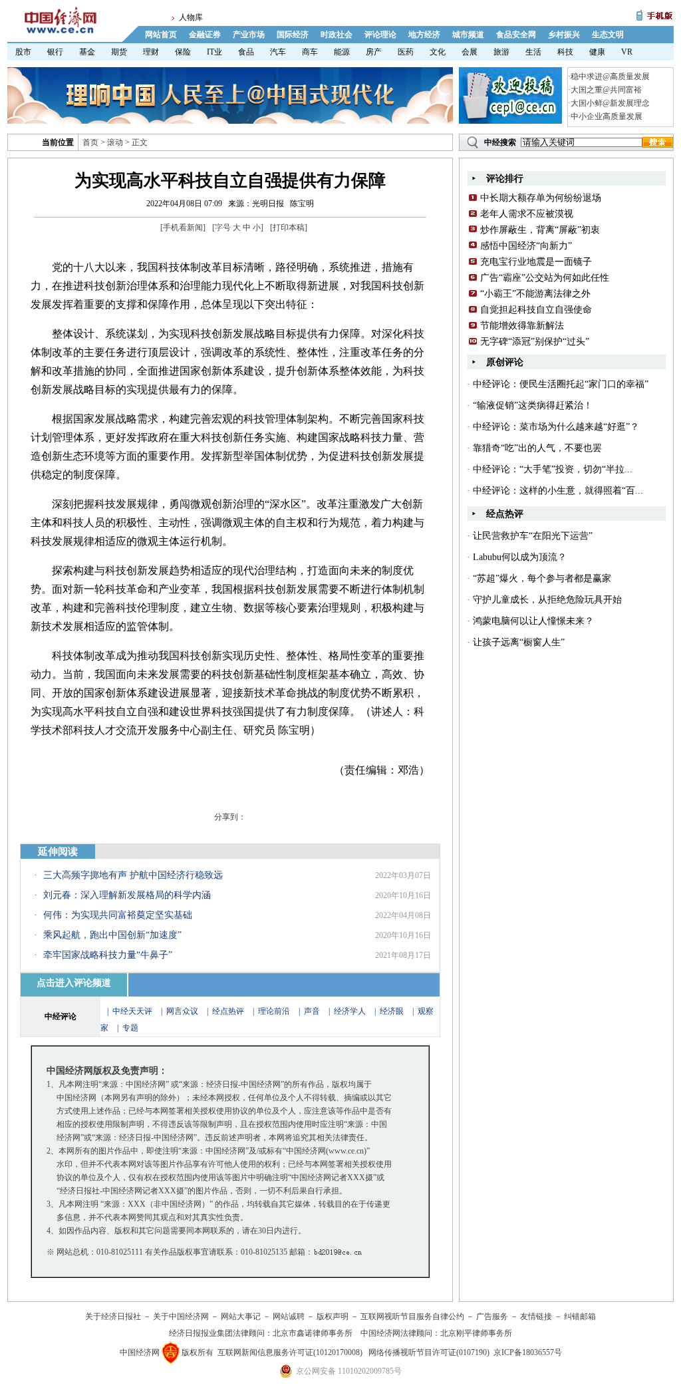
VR (626, 52)
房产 (374, 52)
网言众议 (182, 1011)
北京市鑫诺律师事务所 (312, 1333)
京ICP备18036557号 (527, 1352)
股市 (23, 52)
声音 (312, 1011)
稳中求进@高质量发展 (610, 76)
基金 (87, 52)
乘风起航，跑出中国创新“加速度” (112, 935)
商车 (310, 52)
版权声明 (332, 1316)
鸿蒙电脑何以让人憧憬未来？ (533, 621)
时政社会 (336, 34)
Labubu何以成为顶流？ (520, 557)
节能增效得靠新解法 (522, 326)
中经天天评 (132, 1011)
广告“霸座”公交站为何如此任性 (544, 278)
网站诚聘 (289, 1316)
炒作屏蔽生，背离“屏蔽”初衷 (540, 230)
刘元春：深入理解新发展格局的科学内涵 (127, 895)
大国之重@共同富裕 (606, 89)
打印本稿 (289, 227)
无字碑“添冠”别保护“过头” (534, 342)
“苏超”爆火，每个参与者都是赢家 (542, 578)
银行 (55, 52)
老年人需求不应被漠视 (526, 214)
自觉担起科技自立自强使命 (536, 310)
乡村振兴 (564, 34)
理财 (151, 52)
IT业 (214, 52)
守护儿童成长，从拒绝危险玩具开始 (547, 600)
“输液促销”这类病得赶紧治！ (533, 405)
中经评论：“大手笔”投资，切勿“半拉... (552, 469)
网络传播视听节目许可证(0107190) (428, 1352)
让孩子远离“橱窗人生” (519, 642)
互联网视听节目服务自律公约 (412, 1316)
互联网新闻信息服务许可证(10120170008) (289, 1352)
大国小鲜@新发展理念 (610, 103)
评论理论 (380, 34)
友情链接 (536, 1316)
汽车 (278, 52)
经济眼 (392, 1011)
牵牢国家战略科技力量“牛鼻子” (107, 955)
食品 (246, 52)
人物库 (191, 17)
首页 (90, 142)
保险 (183, 52)
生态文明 (608, 34)
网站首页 (161, 34)
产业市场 (249, 34)
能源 (342, 52)
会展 (469, 52)
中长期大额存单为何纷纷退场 (540, 198)
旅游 (501, 52)
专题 (130, 1027)
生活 (533, 52)
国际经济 (293, 34)
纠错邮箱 (580, 1316)
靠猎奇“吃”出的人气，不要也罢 (537, 448)
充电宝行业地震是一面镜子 (536, 262)
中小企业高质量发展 (606, 116)
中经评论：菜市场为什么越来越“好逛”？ (556, 427)
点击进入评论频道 (74, 983)
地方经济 (424, 34)
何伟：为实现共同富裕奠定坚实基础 (117, 915)
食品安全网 (516, 34)
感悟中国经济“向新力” (526, 246)
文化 (438, 52)
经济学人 (350, 1011)
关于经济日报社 (113, 1316)
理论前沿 (275, 1011)
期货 (119, 52)
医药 (406, 52)
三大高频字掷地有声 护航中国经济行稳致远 (133, 875)
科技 (565, 52)
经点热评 (229, 1011)
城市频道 (468, 34)
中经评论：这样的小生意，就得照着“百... (558, 491)
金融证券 (205, 34)
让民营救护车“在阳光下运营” (533, 536)
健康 (597, 52)
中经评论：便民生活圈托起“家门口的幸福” (560, 384)
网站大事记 (241, 1316)
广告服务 (492, 1316)
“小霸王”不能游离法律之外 (535, 294)
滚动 (115, 142)
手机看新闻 (183, 227)
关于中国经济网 (181, 1316)
